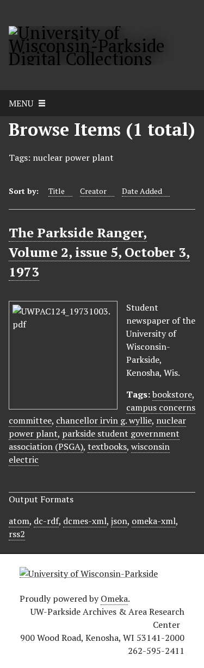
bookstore (172, 394)
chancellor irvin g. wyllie (104, 420)
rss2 (17, 534)
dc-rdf (46, 521)
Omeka (114, 598)
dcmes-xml (85, 521)
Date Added (142, 191)
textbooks (107, 446)
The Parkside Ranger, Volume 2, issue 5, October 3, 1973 (99, 252)
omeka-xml (154, 521)
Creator (93, 191)
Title (56, 191)
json (119, 521)
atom (19, 521)
